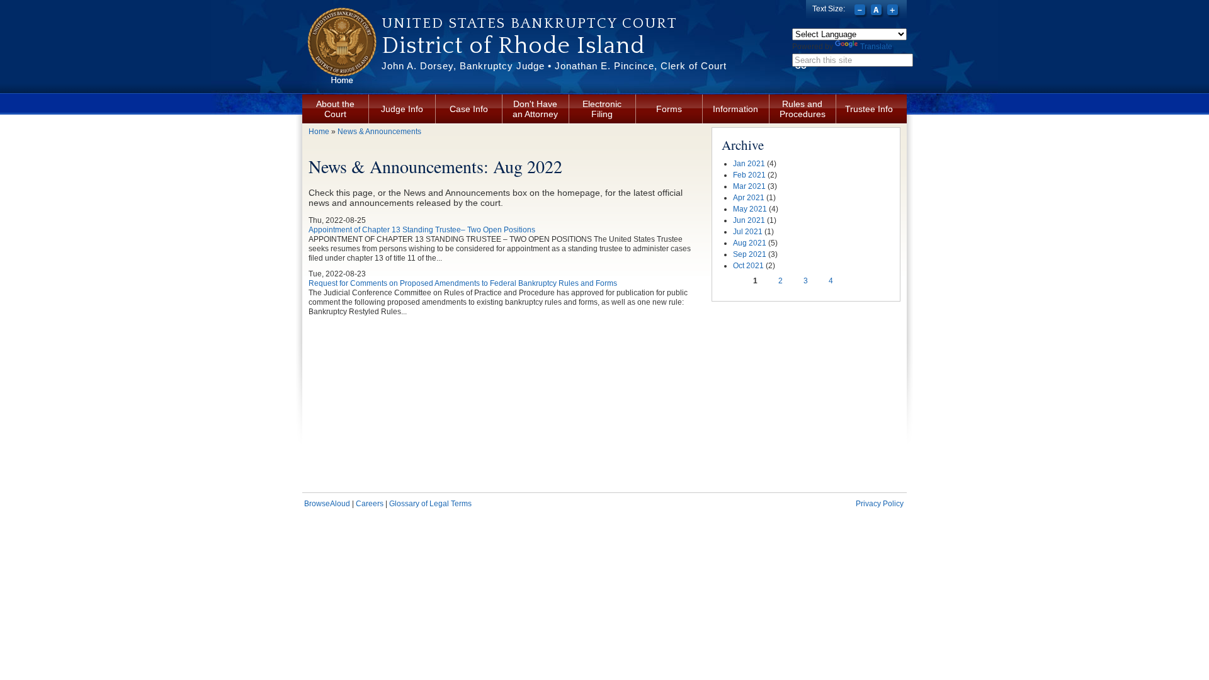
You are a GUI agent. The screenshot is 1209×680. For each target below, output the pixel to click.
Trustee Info (869, 109)
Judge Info (402, 109)
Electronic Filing (602, 109)
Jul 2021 (748, 231)
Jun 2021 (749, 220)
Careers (369, 503)
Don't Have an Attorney (535, 109)
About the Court (335, 109)
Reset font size (877, 11)
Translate (876, 46)
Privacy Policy (880, 503)
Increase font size (893, 11)
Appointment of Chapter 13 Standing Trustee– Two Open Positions (422, 229)
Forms (669, 109)
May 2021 (750, 209)
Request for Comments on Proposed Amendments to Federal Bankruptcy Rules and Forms (463, 283)
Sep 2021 (749, 254)
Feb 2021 (749, 175)
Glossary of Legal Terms (430, 503)
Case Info (469, 109)
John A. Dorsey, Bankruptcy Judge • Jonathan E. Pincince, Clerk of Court (554, 65)
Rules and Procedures (803, 109)
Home (319, 131)
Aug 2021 (749, 243)
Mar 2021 (749, 186)
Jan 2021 (749, 163)
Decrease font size (861, 11)
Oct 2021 (748, 265)
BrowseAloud (327, 503)
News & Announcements (379, 131)
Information (735, 109)
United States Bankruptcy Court (530, 23)
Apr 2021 (748, 197)
